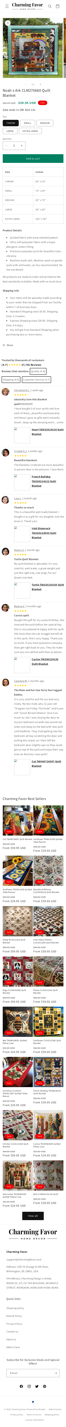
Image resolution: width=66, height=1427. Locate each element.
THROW (10, 122)
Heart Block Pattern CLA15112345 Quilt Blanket (46, 941)
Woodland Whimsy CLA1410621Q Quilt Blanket (46, 891)
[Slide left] (25, 84)
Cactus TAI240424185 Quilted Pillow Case (47, 1145)
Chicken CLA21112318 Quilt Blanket (16, 1145)
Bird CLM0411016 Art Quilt (45, 1194)
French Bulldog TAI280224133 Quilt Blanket (44, 481)
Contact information (34, 1420)
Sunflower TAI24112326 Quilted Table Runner (17, 891)
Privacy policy (16, 1414)
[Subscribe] (55, 1373)
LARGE (10, 131)
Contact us (12, 1331)
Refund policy (55, 1409)
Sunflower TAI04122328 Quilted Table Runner (47, 840)
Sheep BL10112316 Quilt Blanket (14, 941)
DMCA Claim (13, 1347)
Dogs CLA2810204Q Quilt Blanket (14, 991)
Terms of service (34, 1414)
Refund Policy (14, 1315)
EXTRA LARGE (30, 131)
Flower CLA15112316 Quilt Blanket (45, 991)
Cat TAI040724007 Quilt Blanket (17, 839)
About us (11, 1339)
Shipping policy (15, 1308)
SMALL (27, 122)
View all (33, 1216)
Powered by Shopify (36, 1409)
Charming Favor (19, 1409)
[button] (7, 6)
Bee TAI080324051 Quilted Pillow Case (15, 1042)
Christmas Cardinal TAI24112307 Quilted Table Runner (15, 1093)
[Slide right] (40, 84)
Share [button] (10, 345)
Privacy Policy (14, 1323)
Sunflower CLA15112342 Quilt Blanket (47, 1042)
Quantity (7, 138)
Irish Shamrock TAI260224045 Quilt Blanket (44, 533)
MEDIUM (45, 122)
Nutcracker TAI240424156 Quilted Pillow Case (14, 1195)
